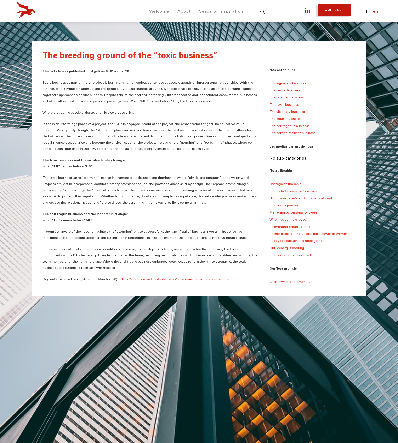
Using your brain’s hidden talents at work (301, 198)
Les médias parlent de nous (291, 146)
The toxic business (284, 105)
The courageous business (289, 126)
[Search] (262, 11)
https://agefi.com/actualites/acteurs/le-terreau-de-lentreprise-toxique (174, 279)
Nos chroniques (282, 70)
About (184, 12)
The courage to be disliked (290, 255)
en (375, 12)
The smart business (284, 119)
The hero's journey (284, 205)
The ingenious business (287, 83)
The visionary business (287, 112)
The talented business (286, 97)
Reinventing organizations (289, 227)
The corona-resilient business (292, 133)
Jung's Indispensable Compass (293, 191)
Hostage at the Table (285, 184)
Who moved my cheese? (288, 219)
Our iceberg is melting (286, 248)
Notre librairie (280, 171)
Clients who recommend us (290, 282)
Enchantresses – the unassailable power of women (308, 234)
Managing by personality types (293, 212)
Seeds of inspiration (221, 12)
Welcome (159, 12)
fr (367, 12)
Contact (333, 10)
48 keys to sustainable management (297, 241)
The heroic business (284, 90)
